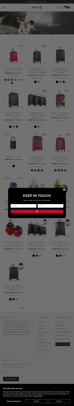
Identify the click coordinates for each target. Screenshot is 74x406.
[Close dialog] (64, 190)
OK (37, 211)
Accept (36, 401)
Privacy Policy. (38, 396)
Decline (59, 401)
